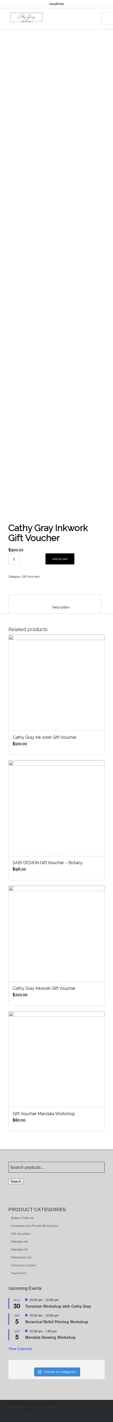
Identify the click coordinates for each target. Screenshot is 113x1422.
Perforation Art (21, 1257)
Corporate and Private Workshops (34, 1226)
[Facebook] (93, 1407)
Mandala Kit (19, 1249)
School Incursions (23, 1265)
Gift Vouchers (31, 576)
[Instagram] (101, 1407)
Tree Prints (18, 1273)
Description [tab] (55, 607)
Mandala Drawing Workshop (50, 1337)
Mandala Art (19, 1241)
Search (16, 1181)
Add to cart (60, 559)
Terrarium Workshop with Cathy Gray (58, 1306)
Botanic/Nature (22, 1218)
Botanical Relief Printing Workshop (56, 1321)
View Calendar (20, 1348)
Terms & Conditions (21, 1414)
